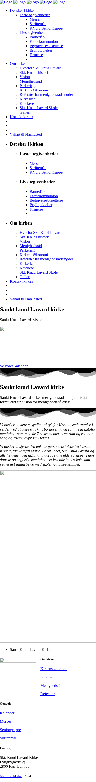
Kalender (7, 713)
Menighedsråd (51, 685)
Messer (5, 721)
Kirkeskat (47, 677)
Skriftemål (8, 738)
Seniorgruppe (10, 730)
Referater (47, 694)
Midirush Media (11, 776)
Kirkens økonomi (53, 669)
